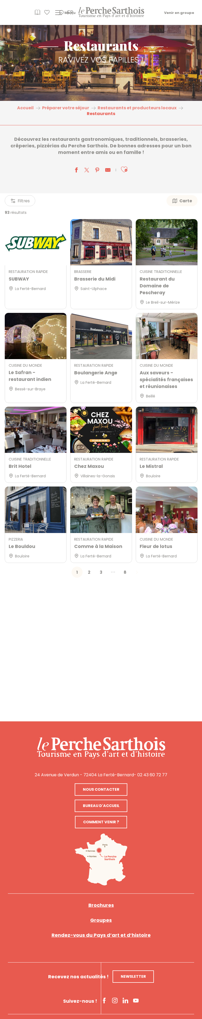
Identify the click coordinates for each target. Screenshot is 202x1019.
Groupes (101, 920)
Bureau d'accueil (101, 805)
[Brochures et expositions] (37, 14)
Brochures (101, 905)
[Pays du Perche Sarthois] (111, 12)
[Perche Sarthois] (101, 748)
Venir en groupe (179, 12)
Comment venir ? (101, 822)
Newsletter (133, 976)
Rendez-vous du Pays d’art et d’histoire (101, 935)
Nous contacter (101, 789)
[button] (124, 169)
